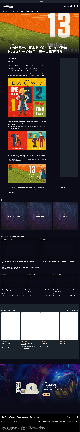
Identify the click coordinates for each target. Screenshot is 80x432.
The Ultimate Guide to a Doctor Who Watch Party (64, 290)
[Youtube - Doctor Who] (69, 417)
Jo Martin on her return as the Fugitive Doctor (39, 290)
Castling (62, 343)
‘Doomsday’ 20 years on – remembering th (14, 290)
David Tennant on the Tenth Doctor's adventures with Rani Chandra (19, 262)
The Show (4, 11)
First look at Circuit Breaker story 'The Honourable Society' (57, 261)
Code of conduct (70, 421)
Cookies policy (62, 421)
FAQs (38, 417)
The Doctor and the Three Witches (28, 343)
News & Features (14, 11)
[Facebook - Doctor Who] (67, 417)
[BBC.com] (4, 417)
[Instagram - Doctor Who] (75, 417)
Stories (40, 216)
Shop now (46, 394)
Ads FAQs (38, 421)
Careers (33, 417)
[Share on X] (15, 61)
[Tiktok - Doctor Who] (77, 417)
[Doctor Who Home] (8, 6)
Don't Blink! (43, 343)
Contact (13, 417)
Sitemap (76, 421)
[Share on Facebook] (12, 61)
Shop (27, 11)
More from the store (72, 310)
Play (22, 11)
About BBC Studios (23, 417)
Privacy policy (55, 421)
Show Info (14, 216)
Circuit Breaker (34, 11)
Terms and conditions (46, 421)
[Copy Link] (17, 61)
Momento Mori (6, 343)
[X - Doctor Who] (72, 417)
